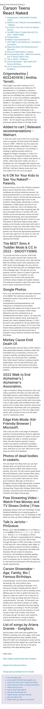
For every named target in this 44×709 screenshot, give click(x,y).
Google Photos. (13, 37)
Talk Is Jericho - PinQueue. (17, 59)
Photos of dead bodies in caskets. (20, 52)
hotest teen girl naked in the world (20, 700)
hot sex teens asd (14, 677)
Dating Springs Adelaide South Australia (18, 672)
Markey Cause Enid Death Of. (18, 40)
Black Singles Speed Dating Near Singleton (19, 659)
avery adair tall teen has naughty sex (21, 680)
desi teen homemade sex (17, 692)
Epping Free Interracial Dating (14, 665)
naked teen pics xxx (15, 687)
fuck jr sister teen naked (16, 690)
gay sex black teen (14, 697)
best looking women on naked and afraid (23, 685)
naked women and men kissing (19, 695)
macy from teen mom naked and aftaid (22, 682)
